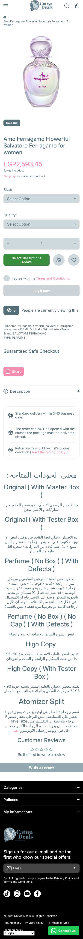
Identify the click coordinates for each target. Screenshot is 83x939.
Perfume (18, 337)
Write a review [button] (41, 767)
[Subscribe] (74, 868)
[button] (77, 5)
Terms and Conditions (17, 881)
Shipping (9, 176)
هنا (15, 730)
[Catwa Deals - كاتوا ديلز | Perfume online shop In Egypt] (41, 6)
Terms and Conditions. (53, 278)
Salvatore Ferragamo (29, 333)
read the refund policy (48, 452)
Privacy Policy (63, 878)
